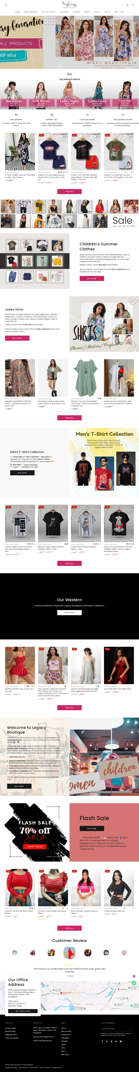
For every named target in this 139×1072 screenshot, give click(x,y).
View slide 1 (54, 65)
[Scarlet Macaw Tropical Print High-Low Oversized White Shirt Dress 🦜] (119, 378)
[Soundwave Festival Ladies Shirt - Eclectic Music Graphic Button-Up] (53, 378)
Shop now (69, 613)
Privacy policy (34, 1067)
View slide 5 (78, 65)
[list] (69, 120)
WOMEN (64, 1041)
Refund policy (10, 1031)
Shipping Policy (11, 1034)
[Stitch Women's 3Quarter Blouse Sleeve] (86, 887)
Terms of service (45, 1067)
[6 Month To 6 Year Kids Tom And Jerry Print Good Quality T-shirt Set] (119, 151)
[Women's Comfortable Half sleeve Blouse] (53, 887)
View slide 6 (84, 65)
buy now (92, 279)
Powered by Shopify (11, 1067)
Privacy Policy (10, 1028)
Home (63, 1028)
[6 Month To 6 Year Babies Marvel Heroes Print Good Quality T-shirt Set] (53, 151)
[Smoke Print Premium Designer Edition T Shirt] (86, 523)
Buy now (17, 338)
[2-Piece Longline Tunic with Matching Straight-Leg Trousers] (20, 151)
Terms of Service (12, 1038)
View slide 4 (72, 65)
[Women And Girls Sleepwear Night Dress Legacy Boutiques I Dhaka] (86, 665)
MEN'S (63, 1044)
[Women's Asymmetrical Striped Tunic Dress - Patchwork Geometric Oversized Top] (86, 378)
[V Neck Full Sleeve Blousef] (119, 887)
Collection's (66, 1034)
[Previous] (10, 953)
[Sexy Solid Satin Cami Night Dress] (119, 665)
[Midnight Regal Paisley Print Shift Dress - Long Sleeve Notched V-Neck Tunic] (20, 378)
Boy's (63, 1051)
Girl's (63, 1048)
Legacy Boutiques (31, 465)
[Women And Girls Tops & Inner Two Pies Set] (20, 665)
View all (69, 192)
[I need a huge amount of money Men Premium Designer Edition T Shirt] (20, 523)
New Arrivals (66, 1031)
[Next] (129, 953)
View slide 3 (66, 65)
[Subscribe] (133, 1028)
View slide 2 (60, 65)
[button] (6, 5)
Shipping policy (57, 1067)
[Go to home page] (69, 4)
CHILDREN (65, 1038)
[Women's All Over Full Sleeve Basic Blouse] (20, 887)
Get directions (23, 1011)
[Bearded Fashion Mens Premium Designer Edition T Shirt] (53, 523)
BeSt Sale (65, 1054)
